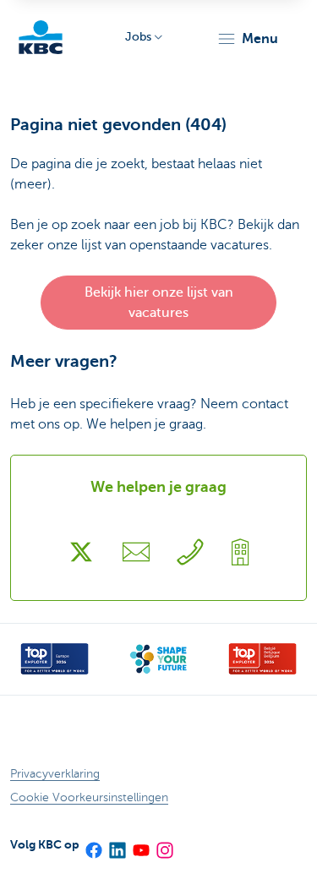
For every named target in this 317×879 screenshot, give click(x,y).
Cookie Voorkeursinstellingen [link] (89, 797)
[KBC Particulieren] (41, 37)
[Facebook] (93, 844)
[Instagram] (164, 844)
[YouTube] (140, 844)
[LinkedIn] (117, 844)
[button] (247, 39)
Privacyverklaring (55, 773)
